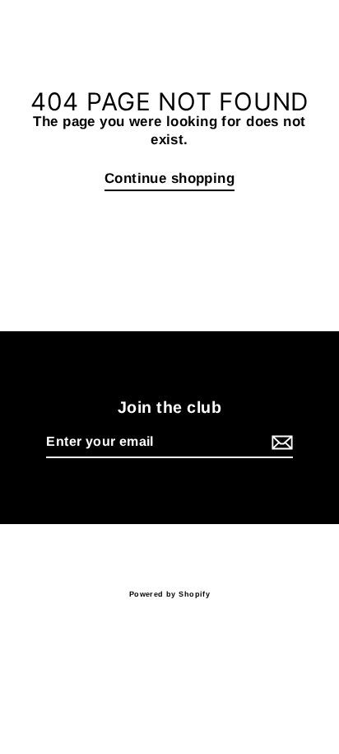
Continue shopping (169, 178)
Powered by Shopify (170, 594)
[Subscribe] (280, 443)
